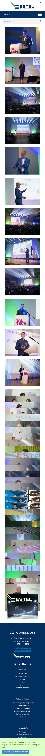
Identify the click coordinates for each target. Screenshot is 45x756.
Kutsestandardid (22, 714)
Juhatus (22, 682)
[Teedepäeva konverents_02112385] (22, 40)
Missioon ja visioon (22, 676)
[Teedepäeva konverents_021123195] (22, 161)
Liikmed (23, 685)
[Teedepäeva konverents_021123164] (22, 251)
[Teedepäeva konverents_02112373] (22, 372)
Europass (22, 717)
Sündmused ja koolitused (22, 734)
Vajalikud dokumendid (22, 711)
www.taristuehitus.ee (22, 650)
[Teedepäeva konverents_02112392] (22, 282)
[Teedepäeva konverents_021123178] (22, 221)
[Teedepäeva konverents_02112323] (22, 342)
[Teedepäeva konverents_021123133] (22, 130)
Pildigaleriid (22, 737)
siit (3, 747)
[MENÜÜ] (39, 14)
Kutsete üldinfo (22, 705)
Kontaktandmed (22, 687)
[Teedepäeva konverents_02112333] (22, 191)
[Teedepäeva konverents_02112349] (22, 100)
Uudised (22, 732)
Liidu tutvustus (22, 674)
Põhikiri (22, 679)
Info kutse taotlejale (22, 708)
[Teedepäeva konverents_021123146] (22, 312)
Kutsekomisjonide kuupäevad (22, 703)
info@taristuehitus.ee (22, 648)
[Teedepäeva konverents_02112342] (22, 70)
